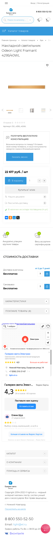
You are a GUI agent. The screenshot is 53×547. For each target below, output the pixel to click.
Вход (33, 3)
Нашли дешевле (16, 197)
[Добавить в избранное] (47, 65)
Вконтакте (17, 533)
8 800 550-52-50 (43, 11)
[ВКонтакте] (6, 217)
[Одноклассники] (10, 217)
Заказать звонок (20, 157)
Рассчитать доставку (18, 203)
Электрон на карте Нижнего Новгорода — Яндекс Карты (26, 439)
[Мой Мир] (14, 217)
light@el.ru (20, 524)
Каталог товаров (17, 31)
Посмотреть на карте (15, 509)
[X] (18, 217)
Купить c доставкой (47, 274)
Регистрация (43, 3)
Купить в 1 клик (26, 190)
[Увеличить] (26, 87)
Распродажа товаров (45, 528)
